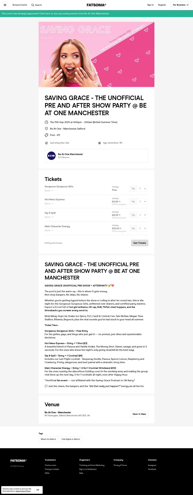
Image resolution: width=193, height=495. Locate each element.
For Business (179, 5)
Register (162, 5)
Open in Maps (139, 414)
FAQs (47, 473)
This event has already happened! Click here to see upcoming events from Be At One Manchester (55, 13)
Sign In (150, 5)
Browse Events (20, 5)
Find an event (50, 465)
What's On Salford (48, 439)
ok (37, 490)
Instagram (152, 465)
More (48, 190)
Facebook (152, 469)
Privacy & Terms (120, 465)
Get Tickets (139, 242)
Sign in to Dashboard (87, 469)
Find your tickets (52, 469)
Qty (133, 188)
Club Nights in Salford (71, 439)
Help (81, 473)
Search (38, 5)
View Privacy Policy (23, 491)
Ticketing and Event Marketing (91, 465)
